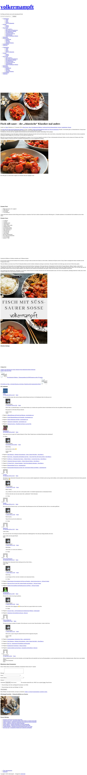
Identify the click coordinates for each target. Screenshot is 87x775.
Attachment (3, 682)
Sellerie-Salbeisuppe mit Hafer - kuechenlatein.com (17, 419)
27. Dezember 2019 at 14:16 (9, 395)
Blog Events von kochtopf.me (12, 30)
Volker (6, 127)
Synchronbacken (9, 34)
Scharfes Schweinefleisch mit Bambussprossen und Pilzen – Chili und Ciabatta (23, 585)
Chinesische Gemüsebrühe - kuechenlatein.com (16, 421)
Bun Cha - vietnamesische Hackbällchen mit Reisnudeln (18, 643)
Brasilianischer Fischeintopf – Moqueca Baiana (16, 645)
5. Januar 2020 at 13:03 (10, 572)
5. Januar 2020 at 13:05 (10, 514)
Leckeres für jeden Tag (10, 33)
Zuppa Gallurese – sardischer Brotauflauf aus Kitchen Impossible (16, 724)
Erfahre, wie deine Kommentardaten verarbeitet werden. (36, 691)
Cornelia (5, 474)
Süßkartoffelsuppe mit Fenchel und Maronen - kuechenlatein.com (20, 415)
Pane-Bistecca (6, 430)
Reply (17, 395)
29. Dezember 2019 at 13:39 (9, 529)
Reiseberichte (8, 39)
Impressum (5, 45)
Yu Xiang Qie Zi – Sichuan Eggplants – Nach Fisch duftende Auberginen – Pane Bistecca (25, 463)
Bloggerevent (9, 369)
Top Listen (8, 41)
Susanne (4, 503)
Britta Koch (5, 528)
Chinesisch (17, 369)
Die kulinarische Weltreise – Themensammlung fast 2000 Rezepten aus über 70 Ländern (25, 377)
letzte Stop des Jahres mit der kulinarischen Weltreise (12, 129)
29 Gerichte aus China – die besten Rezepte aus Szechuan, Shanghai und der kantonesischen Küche (21, 384)
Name (2, 675)
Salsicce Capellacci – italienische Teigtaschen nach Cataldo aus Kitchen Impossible (19, 721)
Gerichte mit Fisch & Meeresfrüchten (49, 127)
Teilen (5, 370)
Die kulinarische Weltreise (11, 31)
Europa (7, 22)
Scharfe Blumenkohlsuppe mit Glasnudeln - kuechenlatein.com (20, 417)
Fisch (21, 369)
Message (2, 673)
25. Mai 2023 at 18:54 (7, 656)
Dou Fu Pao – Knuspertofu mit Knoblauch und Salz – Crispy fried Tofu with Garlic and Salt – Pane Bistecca (29, 456)
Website (2, 680)
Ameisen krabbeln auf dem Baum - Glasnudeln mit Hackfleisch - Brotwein (22, 647)
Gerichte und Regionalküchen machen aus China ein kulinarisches (45, 129)
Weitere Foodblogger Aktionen (12, 35)
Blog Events (5, 27)
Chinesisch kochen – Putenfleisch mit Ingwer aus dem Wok (19, 423)
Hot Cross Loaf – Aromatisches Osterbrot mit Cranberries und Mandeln (17, 727)
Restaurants (5, 37)
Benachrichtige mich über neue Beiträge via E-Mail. (12, 687)
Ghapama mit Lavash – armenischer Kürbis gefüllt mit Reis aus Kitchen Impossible (19, 720)
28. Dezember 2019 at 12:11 (8, 504)
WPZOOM (23, 773)
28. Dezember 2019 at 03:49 (9, 432)
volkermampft (17, 7)
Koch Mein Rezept (9, 32)
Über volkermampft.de (7, 770)
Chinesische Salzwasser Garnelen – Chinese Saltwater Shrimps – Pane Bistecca (23, 461)
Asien (7, 20)
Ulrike (4, 393)
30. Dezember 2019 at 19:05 (9, 593)
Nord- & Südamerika (10, 23)
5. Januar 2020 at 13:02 (10, 604)
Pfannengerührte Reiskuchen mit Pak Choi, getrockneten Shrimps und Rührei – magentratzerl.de (26, 467)
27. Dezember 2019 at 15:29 (11, 405)
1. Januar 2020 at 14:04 (7, 621)
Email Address (3, 677)
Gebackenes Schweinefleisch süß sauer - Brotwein (17, 612)
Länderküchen (6, 18)
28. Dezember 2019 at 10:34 (9, 475)
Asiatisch (2, 369)
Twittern (2, 370)
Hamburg (7, 40)
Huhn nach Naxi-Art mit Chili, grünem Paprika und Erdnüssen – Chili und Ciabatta (24, 583)
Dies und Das (6, 38)
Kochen (7, 26)
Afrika (7, 19)
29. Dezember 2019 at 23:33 (9, 559)
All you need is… (9, 29)
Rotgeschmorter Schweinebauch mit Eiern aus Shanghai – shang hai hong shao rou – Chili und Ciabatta (28, 581)
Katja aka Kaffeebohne (7, 558)
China (29, 127)
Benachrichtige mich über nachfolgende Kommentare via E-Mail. (15, 684)
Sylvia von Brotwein (7, 620)
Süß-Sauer (33, 369)
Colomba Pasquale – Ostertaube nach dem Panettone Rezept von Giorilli (17, 726)
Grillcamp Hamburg (10, 42)
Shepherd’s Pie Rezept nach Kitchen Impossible (12, 719)
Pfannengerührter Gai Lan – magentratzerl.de (16, 465)
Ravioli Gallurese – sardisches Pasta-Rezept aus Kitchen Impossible (16, 725)
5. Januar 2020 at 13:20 (10, 487)
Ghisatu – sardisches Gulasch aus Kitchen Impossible (13, 723)
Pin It (8, 370)
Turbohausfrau (6, 592)
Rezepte (4, 24)
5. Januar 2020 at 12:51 (10, 631)
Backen (7, 25)
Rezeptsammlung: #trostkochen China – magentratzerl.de (18, 639)
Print (10, 370)
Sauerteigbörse (6, 44)
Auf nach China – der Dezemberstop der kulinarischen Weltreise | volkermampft (23, 610)
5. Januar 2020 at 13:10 (10, 545)
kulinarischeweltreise (26, 369)
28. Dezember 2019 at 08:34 (11, 444)
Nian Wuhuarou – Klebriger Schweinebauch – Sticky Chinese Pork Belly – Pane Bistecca (25, 454)
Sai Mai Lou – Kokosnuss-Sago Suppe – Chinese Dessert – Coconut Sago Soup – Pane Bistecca (26, 458)
